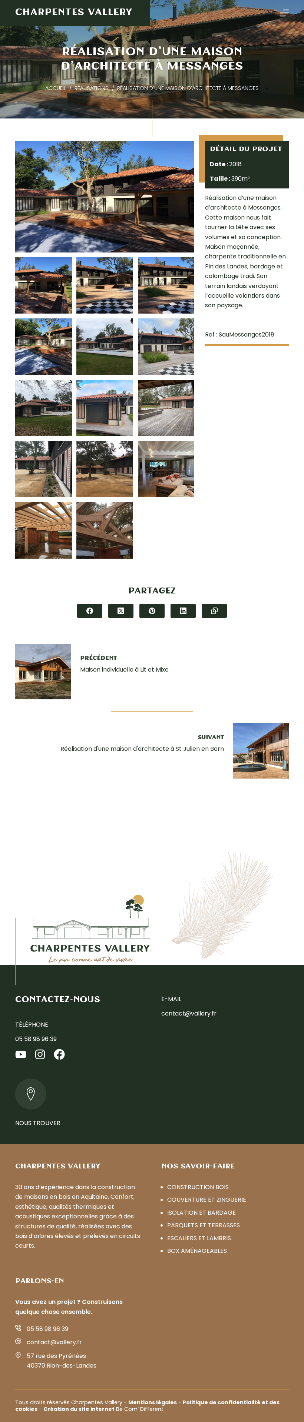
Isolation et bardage (201, 1212)
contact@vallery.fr (189, 1013)
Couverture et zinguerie (206, 1199)
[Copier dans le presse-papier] (214, 611)
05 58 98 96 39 (36, 1039)
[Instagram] (40, 1054)
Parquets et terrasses (203, 1225)
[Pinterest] (152, 611)
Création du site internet (79, 1409)
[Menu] (284, 13)
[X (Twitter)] (120, 611)
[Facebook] (89, 611)
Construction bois (198, 1187)
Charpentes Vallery (73, 12)
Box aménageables (197, 1251)
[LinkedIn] (183, 611)
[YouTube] (20, 1054)
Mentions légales (152, 1402)
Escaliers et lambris (199, 1238)
